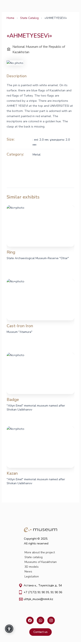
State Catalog (29, 18)
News (28, 571)
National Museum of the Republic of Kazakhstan (38, 49)
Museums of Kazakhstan (41, 562)
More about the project (40, 552)
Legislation (32, 576)
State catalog (34, 557)
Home (10, 18)
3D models (32, 567)
